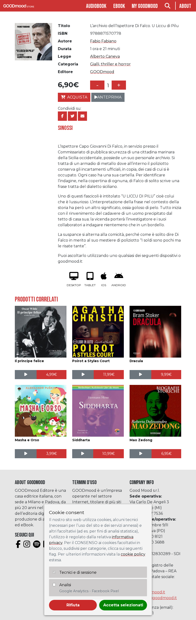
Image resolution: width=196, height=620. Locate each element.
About (185, 6)
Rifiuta (73, 605)
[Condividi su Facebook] (62, 116)
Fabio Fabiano (103, 41)
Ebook (119, 6)
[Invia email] (82, 116)
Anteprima (109, 97)
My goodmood (145, 6)
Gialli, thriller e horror (110, 64)
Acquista (77, 97)
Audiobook (96, 6)
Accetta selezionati (123, 605)
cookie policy (133, 554)
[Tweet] (72, 116)
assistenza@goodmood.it (153, 598)
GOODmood (102, 72)
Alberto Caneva (105, 56)
